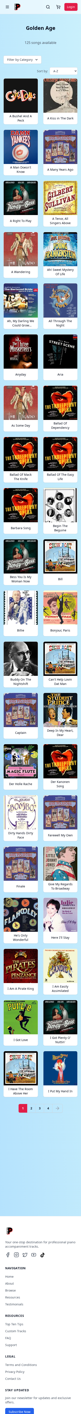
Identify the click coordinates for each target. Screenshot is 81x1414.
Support (11, 1345)
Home (9, 1276)
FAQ (8, 1338)
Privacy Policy (14, 1372)
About (9, 1283)
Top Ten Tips (14, 1324)
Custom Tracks (15, 1331)
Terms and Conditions (21, 1365)
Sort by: (42, 71)
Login (71, 7)
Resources (12, 1297)
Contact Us (13, 1379)
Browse (10, 1290)
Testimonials (14, 1304)
